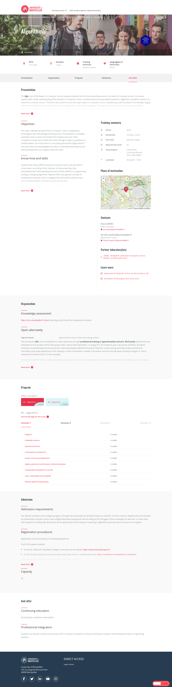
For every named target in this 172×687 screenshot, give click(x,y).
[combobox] (157, 683)
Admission (106, 78)
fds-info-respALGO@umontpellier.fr (116, 240)
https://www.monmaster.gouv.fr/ (96, 549)
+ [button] (103, 178)
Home (23, 17)
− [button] (103, 181)
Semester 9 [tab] (105, 423)
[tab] (32, 402)
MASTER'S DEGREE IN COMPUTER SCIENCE (74, 17)
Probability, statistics (32, 440)
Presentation (27, 78)
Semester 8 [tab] (66, 423)
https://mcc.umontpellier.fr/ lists (34, 320)
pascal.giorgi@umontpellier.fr (113, 229)
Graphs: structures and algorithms (37, 458)
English (157, 683)
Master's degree (49, 17)
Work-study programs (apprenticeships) (85, 10)
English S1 (28, 434)
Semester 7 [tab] (26, 423)
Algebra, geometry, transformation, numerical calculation (45, 464)
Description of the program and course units (121, 279)
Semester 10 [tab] (145, 423)
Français (165, 683)
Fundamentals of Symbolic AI (35, 452)
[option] (165, 683)
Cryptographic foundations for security (39, 470)
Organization (54, 78)
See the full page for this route (33, 417)
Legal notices (69, 664)
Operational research (32, 446)
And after (133, 78)
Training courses (58, 10)
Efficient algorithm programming (36, 482)
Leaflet (130, 208)
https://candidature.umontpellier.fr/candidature (116, 554)
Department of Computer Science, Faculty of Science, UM (126, 273)
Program (79, 78)
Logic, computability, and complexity (38, 476)
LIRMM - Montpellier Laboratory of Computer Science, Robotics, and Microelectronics (124, 257)
